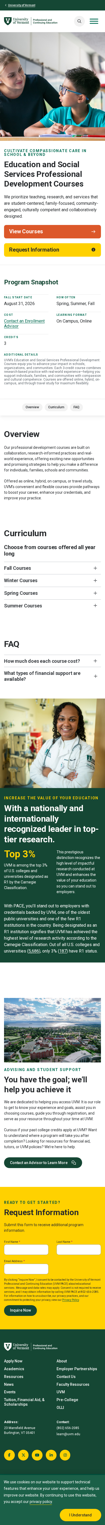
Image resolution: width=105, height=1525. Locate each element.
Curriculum (56, 407)
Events (10, 1392)
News (9, 1384)
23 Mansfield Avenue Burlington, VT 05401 (19, 1430)
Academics (14, 1369)
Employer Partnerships (77, 1369)
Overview (32, 407)
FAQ (77, 407)
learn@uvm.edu (68, 1434)
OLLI (60, 1407)
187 (62, 951)
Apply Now (13, 1361)
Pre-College (67, 1400)
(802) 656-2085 (68, 1428)
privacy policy (41, 1501)
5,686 (34, 951)
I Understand (80, 1515)
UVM (61, 1392)
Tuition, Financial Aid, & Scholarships (24, 1402)
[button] (79, 21)
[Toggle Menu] (94, 21)
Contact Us (66, 1376)
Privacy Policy (70, 1299)
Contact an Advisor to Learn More (39, 1163)
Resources (13, 1376)
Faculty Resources (73, 1384)
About (62, 1361)
